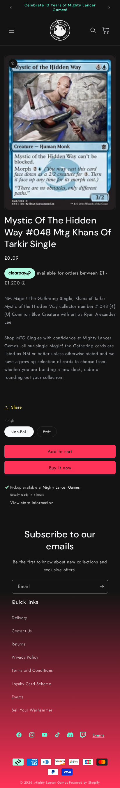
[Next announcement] (109, 7)
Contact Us (22, 631)
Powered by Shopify (84, 782)
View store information (31, 503)
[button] (11, 30)
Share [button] (16, 407)
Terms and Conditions (32, 670)
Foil (50, 432)
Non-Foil (19, 432)
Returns (18, 644)
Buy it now (60, 468)
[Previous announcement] (10, 7)
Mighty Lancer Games (51, 782)
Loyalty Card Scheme (31, 684)
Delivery (19, 618)
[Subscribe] (101, 586)
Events (18, 697)
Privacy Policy (25, 657)
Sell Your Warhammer (32, 710)
